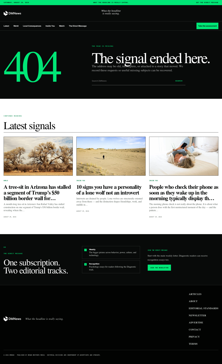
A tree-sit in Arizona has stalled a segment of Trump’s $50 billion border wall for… (37, 192)
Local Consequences (32, 26)
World (16, 26)
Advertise (196, 322)
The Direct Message (78, 26)
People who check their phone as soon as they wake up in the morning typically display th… (183, 192)
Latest (6, 26)
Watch (61, 26)
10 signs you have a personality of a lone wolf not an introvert (109, 189)
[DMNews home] (12, 13)
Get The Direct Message (207, 2)
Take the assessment (207, 26)
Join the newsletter (159, 268)
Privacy (194, 336)
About (193, 301)
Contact (195, 329)
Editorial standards (203, 308)
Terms (193, 343)
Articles (195, 294)
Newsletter (197, 315)
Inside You (50, 26)
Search (178, 81)
